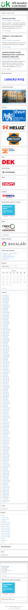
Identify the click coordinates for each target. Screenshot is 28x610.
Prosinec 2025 (5, 305)
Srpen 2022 (5, 360)
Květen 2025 (5, 315)
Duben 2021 (5, 380)
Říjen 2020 (5, 389)
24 (10, 282)
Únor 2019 (5, 413)
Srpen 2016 (5, 453)
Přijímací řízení (6, 259)
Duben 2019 (5, 412)
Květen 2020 (5, 395)
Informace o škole (5, 519)
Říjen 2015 (5, 467)
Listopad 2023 (5, 341)
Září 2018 (4, 420)
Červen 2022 (5, 362)
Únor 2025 (5, 319)
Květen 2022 (5, 363)
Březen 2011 (5, 501)
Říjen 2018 (5, 419)
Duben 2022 (5, 365)
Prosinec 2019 (5, 402)
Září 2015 (4, 469)
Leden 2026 (5, 304)
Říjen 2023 (5, 342)
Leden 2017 (5, 446)
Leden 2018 (5, 430)
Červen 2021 (5, 378)
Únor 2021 (5, 383)
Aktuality (9, 30)
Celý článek (18, 28)
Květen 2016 (5, 457)
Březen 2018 (5, 427)
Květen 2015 (5, 473)
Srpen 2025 (5, 311)
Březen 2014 (5, 491)
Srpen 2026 (5, 295)
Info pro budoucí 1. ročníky (8, 257)
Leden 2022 (5, 369)
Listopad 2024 (5, 323)
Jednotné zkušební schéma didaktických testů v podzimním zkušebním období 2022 (13, 54)
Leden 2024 (5, 338)
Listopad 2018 (5, 417)
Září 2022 (4, 359)
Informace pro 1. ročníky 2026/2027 (10, 253)
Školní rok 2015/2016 (6, 529)
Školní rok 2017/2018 (6, 533)
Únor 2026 (5, 302)
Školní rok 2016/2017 (6, 531)
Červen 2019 (5, 409)
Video (3, 542)
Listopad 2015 (5, 466)
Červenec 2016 (6, 454)
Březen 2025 (5, 318)
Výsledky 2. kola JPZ (7, 255)
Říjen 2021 (5, 373)
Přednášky (4, 521)
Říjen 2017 (5, 434)
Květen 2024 (5, 332)
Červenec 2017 (6, 437)
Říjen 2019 (5, 405)
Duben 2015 (5, 474)
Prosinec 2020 (5, 386)
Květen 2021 (5, 379)
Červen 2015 (5, 471)
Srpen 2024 (5, 328)
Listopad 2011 (5, 500)
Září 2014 (4, 484)
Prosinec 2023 (5, 339)
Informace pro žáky (8, 18)
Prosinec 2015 (5, 464)
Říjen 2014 (5, 483)
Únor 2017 (5, 444)
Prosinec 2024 (5, 322)
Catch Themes (17, 608)
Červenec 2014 (6, 486)
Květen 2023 (5, 348)
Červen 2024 (5, 331)
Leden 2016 (5, 463)
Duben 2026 (5, 299)
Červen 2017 (5, 439)
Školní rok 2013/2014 (6, 526)
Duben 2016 (5, 459)
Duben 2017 (5, 442)
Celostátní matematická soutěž (9, 256)
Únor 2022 (5, 368)
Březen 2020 (5, 398)
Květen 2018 (5, 425)
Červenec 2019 (6, 407)
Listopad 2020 (5, 388)
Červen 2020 (5, 393)
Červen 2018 (5, 423)
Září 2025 (4, 309)
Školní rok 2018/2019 (6, 535)
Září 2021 (4, 375)
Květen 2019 (5, 410)
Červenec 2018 (6, 422)
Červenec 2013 (6, 497)
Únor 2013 (5, 499)
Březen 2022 (5, 366)
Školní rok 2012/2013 (6, 524)
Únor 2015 (5, 477)
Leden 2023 (5, 353)
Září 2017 (4, 436)
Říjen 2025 (5, 308)
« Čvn (3, 288)
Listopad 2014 (5, 481)
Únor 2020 (5, 399)
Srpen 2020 (5, 392)
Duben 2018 (5, 426)
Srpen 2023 (5, 345)
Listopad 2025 (5, 306)
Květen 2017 (5, 440)
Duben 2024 (5, 333)
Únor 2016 (5, 461)
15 (3, 279)
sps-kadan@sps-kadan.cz (7, 570)
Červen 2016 (5, 456)
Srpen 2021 (5, 376)
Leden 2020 (5, 400)
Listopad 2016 (5, 449)
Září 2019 (4, 406)
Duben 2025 (5, 316)
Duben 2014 (5, 490)
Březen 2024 (5, 335)
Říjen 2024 (5, 325)
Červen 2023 (5, 346)
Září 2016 (4, 452)
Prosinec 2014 (5, 480)
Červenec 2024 (6, 329)
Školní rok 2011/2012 (6, 522)
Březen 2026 (5, 301)
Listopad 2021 (5, 372)
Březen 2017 (5, 443)
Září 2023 (4, 343)
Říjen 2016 (5, 450)
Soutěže (3, 538)
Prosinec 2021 (5, 370)
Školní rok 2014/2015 (6, 528)
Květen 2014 (5, 489)
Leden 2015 (5, 479)
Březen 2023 (5, 351)
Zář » (6, 288)
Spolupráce (4, 540)
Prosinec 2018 (5, 416)
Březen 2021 (5, 382)
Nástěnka (4, 576)
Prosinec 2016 (5, 447)
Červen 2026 (5, 296)
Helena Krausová (16, 20)
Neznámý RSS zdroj (9, 599)
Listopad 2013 (5, 494)
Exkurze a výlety (5, 517)
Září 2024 (4, 326)
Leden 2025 (5, 321)
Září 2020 (4, 390)
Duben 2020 (5, 396)
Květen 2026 (5, 298)
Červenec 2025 (6, 312)
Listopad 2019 (5, 403)
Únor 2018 (5, 429)
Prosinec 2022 (5, 355)
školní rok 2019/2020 (6, 536)
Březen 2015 (5, 476)
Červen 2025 (5, 314)
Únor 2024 (5, 336)
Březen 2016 (5, 460)
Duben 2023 (5, 349)
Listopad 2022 (5, 356)
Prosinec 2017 (5, 432)
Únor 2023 (5, 352)
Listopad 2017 (5, 433)
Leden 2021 (5, 385)
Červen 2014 (5, 487)
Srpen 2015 (5, 470)
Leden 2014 (5, 493)
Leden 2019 (5, 415)
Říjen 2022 (5, 358)
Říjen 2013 (5, 496)
